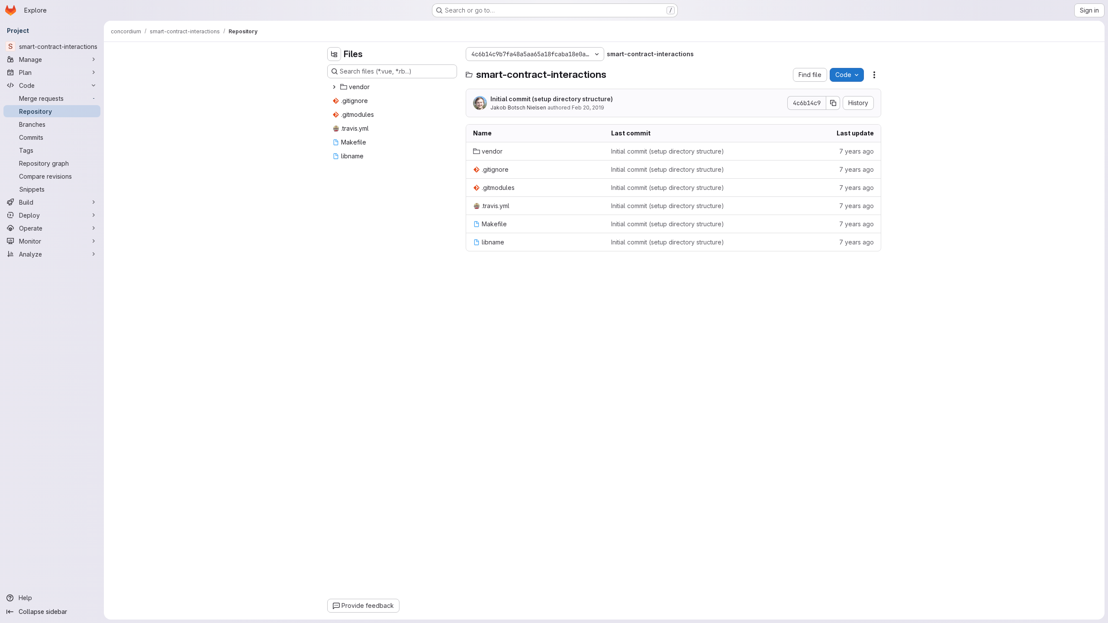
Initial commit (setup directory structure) (551, 99)
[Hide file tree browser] (334, 54)
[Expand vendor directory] (334, 87)
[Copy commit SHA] (833, 103)
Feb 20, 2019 (588, 107)
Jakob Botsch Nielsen (518, 107)
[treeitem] (393, 87)
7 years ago (856, 151)
